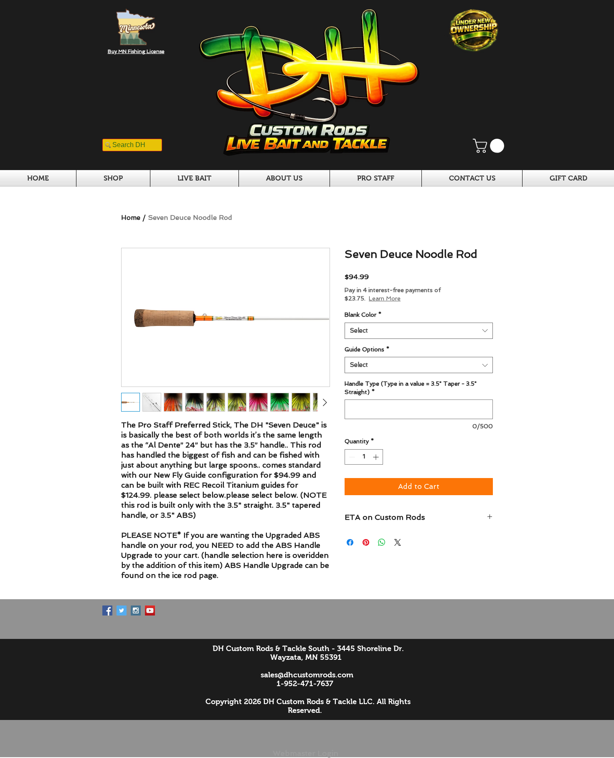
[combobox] (419, 331)
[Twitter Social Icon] (122, 610)
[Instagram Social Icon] (136, 610)
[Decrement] (351, 457)
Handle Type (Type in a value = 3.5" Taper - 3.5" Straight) (411, 387)
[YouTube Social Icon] (150, 610)
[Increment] (376, 457)
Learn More (414, 298)
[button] (490, 146)
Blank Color (363, 314)
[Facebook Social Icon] (107, 610)
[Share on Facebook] (350, 542)
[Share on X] (398, 542)
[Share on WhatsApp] (382, 542)
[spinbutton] (363, 457)
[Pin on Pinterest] (366, 542)
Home (130, 217)
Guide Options (367, 349)
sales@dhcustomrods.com (307, 675)
